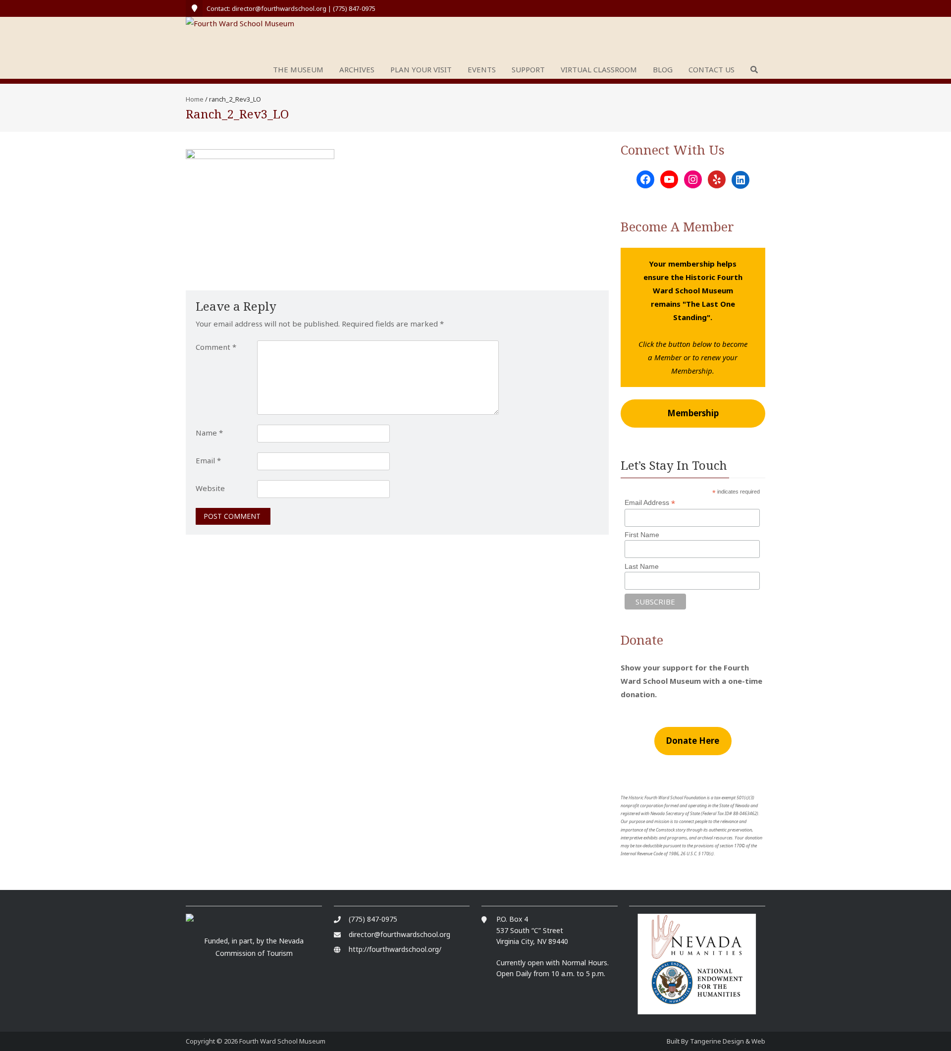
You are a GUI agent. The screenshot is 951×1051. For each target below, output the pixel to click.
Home (195, 99)
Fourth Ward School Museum (282, 1041)
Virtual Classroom (599, 69)
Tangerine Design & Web (727, 1041)
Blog (663, 69)
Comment (216, 347)
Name (209, 433)
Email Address (650, 502)
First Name (642, 535)
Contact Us (711, 69)
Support (528, 69)
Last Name (642, 566)
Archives (356, 69)
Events (482, 69)
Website (210, 488)
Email (208, 460)
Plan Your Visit (421, 69)
